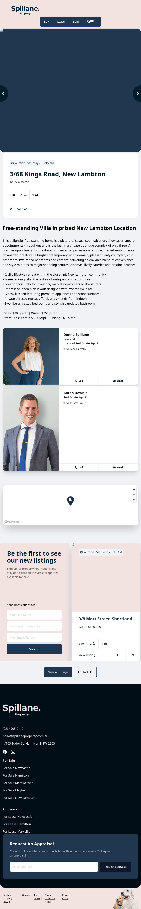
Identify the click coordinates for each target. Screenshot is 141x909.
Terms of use (37, 896)
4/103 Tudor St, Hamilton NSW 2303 (29, 743)
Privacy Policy (66, 896)
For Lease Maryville (16, 831)
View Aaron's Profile (74, 403)
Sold (76, 21)
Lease (61, 21)
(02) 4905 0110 (13, 728)
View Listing (87, 655)
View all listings (58, 672)
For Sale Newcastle (16, 768)
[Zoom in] (133, 489)
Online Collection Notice (50, 898)
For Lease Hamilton (17, 824)
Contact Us (85, 672)
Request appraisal (115, 867)
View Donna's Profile (75, 349)
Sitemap (25, 895)
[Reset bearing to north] (133, 499)
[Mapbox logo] (11, 522)
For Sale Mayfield (15, 790)
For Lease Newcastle (17, 817)
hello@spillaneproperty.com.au (25, 736)
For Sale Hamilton (16, 775)
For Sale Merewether (18, 783)
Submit (34, 649)
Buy (46, 21)
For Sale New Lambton (19, 798)
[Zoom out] (133, 494)
